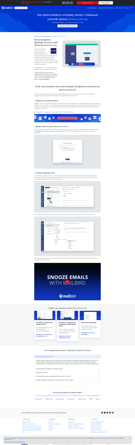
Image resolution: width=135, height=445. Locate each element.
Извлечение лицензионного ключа (76, 424)
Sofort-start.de (82, 399)
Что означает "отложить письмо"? (44, 356)
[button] (131, 7)
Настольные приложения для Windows (31, 430)
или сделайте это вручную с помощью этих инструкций (49, 131)
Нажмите (51, 426)
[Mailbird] (7, 7)
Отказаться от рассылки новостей (75, 428)
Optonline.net (71, 399)
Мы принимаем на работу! (55, 424)
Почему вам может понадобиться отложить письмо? (49, 369)
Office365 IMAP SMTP (96, 428)
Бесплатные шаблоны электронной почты (32, 426)
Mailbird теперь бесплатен (21, 8)
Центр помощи (71, 421)
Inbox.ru (98, 399)
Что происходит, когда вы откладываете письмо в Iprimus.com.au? (53, 376)
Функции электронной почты (106, 8)
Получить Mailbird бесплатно (67, 26)
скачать (46, 112)
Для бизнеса (119, 8)
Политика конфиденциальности (68, 444)
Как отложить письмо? (41, 372)
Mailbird (36, 103)
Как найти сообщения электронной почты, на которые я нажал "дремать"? (55, 380)
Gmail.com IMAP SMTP (96, 424)
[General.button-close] (130, 438)
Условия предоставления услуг (57, 444)
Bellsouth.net (49, 399)
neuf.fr (91, 399)
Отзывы (50, 430)
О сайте (50, 421)
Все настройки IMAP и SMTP (97, 421)
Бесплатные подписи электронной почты (31, 428)
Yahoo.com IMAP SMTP (96, 430)
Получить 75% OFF (87, 3)
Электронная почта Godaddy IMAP (99, 432)
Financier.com (38, 399)
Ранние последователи (73, 426)
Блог (23, 432)
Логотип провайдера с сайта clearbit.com (85, 444)
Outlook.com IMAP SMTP (96, 426)
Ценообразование (92, 8)
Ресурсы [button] (126, 8)
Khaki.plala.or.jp (60, 399)
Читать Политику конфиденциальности (15, 442)
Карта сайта (76, 444)
